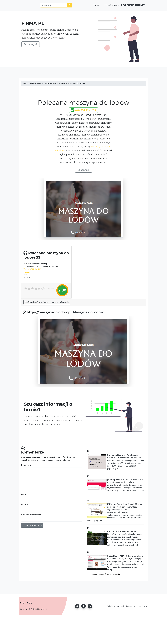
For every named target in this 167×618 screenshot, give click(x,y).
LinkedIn (115, 574)
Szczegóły (83, 169)
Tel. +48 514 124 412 (32, 269)
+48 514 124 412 (85, 110)
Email (24, 504)
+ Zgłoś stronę (111, 5)
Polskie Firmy (133, 5)
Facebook (102, 574)
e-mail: (27, 272)
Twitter (109, 574)
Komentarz (26, 465)
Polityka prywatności (115, 606)
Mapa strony (141, 606)
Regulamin (130, 606)
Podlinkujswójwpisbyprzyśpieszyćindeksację (47, 302)
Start (96, 5)
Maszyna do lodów (88, 312)
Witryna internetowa (31, 514)
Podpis (25, 494)
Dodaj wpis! (30, 44)
